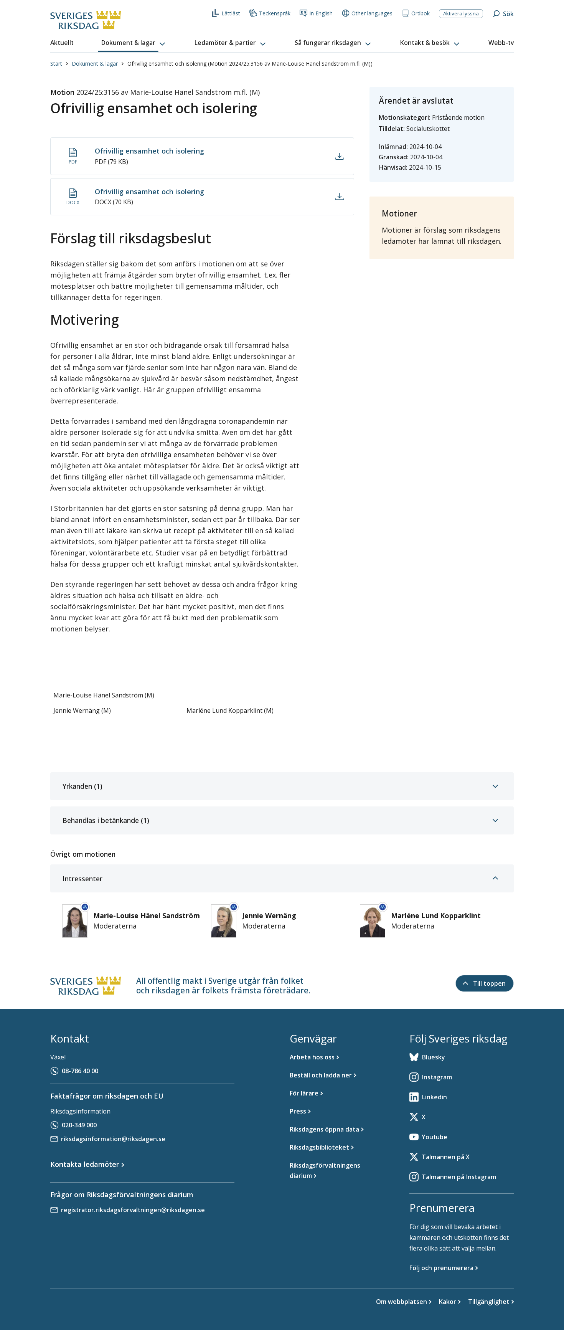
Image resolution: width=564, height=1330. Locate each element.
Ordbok (420, 13)
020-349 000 (79, 1125)
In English (321, 13)
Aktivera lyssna (461, 13)
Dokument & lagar (95, 63)
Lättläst (230, 13)
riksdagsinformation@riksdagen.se (113, 1139)
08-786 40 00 (80, 1071)
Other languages (371, 13)
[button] (134, 43)
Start (56, 63)
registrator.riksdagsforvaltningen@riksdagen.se (133, 1210)
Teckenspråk (274, 13)
